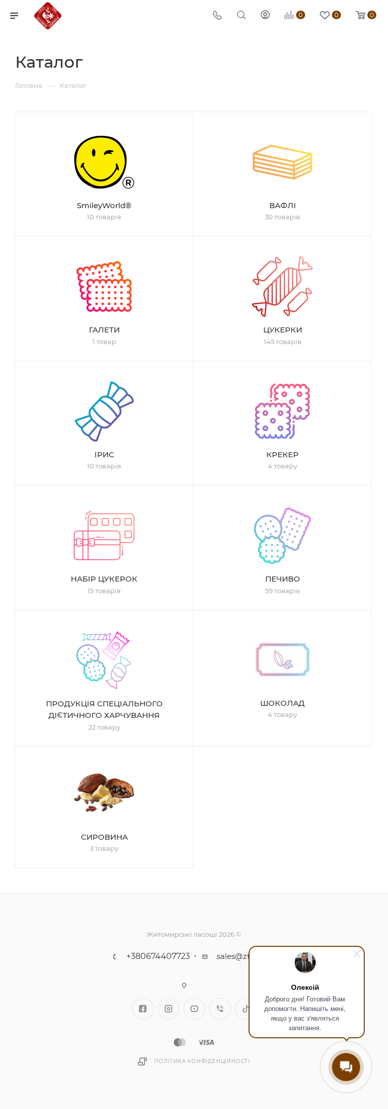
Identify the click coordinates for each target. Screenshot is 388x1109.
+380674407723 (158, 956)
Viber (220, 1009)
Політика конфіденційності (202, 1061)
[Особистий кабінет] (265, 16)
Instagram (168, 1009)
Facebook (143, 1009)
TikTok (246, 1009)
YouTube (194, 1009)
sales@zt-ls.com (247, 956)
